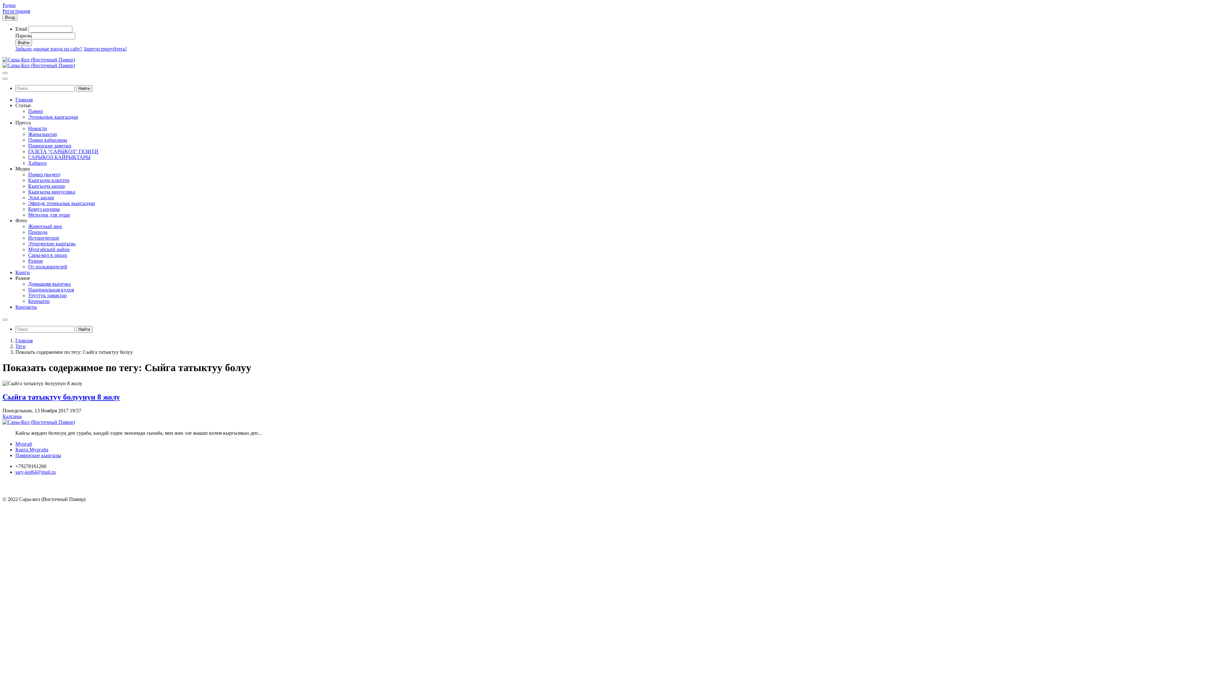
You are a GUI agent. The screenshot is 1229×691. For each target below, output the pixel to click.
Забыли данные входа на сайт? (48, 49)
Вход (10, 17)
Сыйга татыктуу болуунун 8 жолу (61, 397)
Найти (84, 88)
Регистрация (16, 11)
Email (21, 29)
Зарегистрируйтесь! (105, 49)
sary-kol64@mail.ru (35, 472)
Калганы (12, 416)
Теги (20, 346)
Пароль (23, 35)
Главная (24, 340)
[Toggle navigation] (5, 73)
